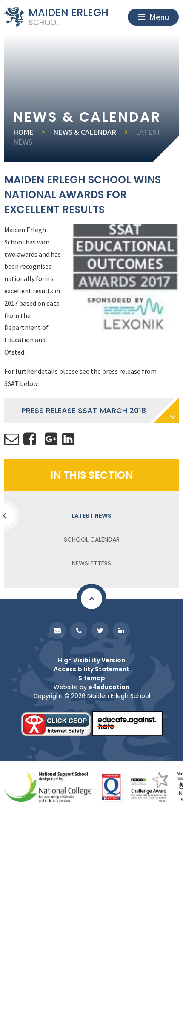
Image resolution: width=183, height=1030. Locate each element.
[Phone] (78, 630)
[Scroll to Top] (91, 598)
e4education (109, 687)
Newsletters (91, 563)
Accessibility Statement (91, 669)
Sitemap (91, 678)
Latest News (91, 515)
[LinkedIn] (121, 630)
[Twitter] (100, 630)
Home (23, 132)
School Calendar (92, 539)
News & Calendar (84, 132)
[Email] (57, 630)
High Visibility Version (91, 660)
